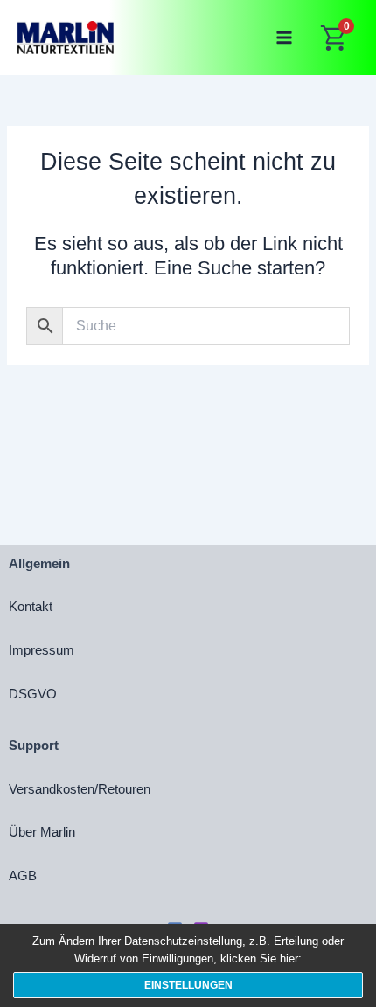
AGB (23, 876)
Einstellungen (188, 985)
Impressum (41, 650)
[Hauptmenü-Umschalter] (284, 37)
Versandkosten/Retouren (79, 789)
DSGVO (33, 694)
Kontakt (30, 607)
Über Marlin (42, 832)
